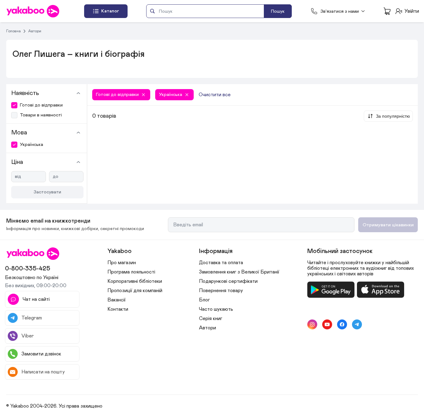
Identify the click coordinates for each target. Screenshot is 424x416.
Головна (13, 31)
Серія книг (210, 318)
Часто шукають (216, 309)
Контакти (117, 309)
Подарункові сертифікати (228, 281)
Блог (204, 299)
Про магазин (121, 262)
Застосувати (47, 192)
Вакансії (116, 299)
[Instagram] (312, 324)
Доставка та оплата (221, 262)
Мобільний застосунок (339, 251)
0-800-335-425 (27, 268)
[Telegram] (357, 324)
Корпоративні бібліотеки (134, 281)
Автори (34, 31)
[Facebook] (342, 324)
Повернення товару (221, 290)
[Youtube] (327, 324)
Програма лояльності (131, 271)
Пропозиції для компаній (134, 290)
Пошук (278, 11)
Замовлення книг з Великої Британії (239, 271)
